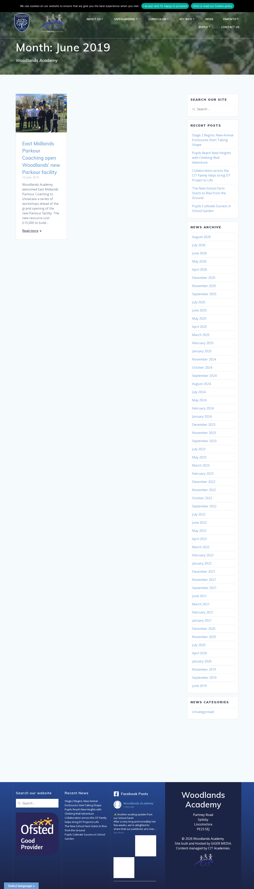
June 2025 (199, 310)
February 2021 (203, 612)
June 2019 (199, 686)
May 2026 (199, 261)
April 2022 (199, 539)
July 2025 (198, 302)
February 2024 (203, 408)
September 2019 (204, 677)
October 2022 (202, 498)
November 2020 (204, 637)
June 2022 (199, 522)
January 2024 (202, 416)
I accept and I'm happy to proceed (165, 6)
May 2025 (199, 318)
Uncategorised (203, 712)
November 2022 (204, 490)
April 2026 (199, 269)
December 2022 (203, 482)
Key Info (186, 19)
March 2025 (201, 335)
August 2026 (201, 237)
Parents (229, 19)
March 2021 (201, 604)
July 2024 (198, 392)
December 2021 (203, 571)
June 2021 (199, 596)
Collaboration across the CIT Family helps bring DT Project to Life (211, 175)
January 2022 (202, 563)
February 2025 (203, 343)
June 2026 (199, 253)
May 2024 (199, 400)
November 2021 (204, 579)
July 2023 (198, 449)
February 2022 (203, 555)
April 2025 (199, 326)
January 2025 (202, 351)
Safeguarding (124, 19)
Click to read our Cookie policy (212, 6)
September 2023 (204, 441)
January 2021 (202, 620)
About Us (94, 19)
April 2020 (199, 653)
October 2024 (202, 367)
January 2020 (202, 661)
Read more (30, 231)
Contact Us (230, 27)
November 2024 (204, 359)
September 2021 (204, 588)
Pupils (203, 27)
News (209, 19)
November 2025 (204, 286)
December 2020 (203, 628)
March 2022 (201, 547)
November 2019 (204, 669)
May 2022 (199, 531)
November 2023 (204, 433)
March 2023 (201, 465)
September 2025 (204, 294)
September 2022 (204, 506)
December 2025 (203, 277)
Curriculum (157, 19)
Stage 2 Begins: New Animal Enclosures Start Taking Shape (212, 140)
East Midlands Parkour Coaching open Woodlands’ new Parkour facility (41, 158)
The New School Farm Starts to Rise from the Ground (209, 193)
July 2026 (198, 245)
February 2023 (203, 473)
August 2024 (201, 384)
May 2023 (199, 457)
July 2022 (198, 514)
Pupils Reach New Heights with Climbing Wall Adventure (211, 158)
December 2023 (203, 424)
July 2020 (198, 645)
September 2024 (204, 375)
